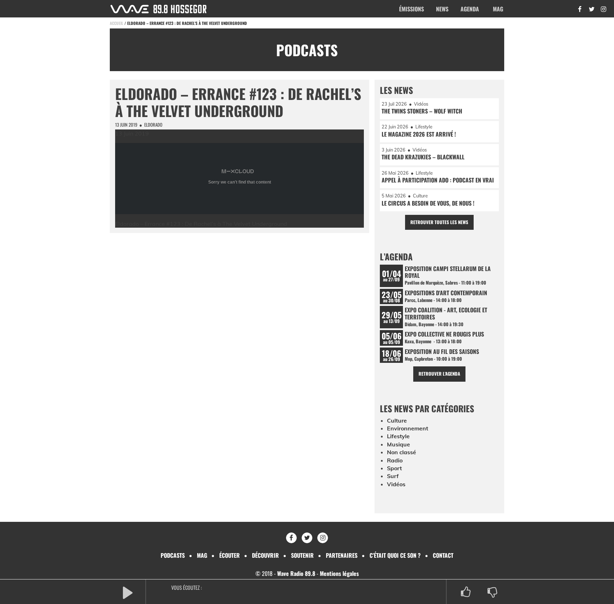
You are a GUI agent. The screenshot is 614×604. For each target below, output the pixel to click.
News (442, 9)
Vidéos (396, 484)
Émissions (411, 9)
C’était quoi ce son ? (395, 555)
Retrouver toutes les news (439, 222)
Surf (393, 476)
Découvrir (265, 555)
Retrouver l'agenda (439, 373)
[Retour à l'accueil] (158, 9)
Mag (498, 9)
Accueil (116, 23)
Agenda (469, 9)
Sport (394, 468)
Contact (443, 555)
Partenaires (341, 555)
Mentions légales (339, 573)
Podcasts (173, 555)
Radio (395, 460)
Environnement (407, 428)
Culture (397, 420)
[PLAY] (127, 592)
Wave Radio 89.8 (296, 573)
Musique (398, 444)
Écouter (229, 555)
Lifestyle (398, 436)
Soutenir (302, 555)
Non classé (401, 452)
